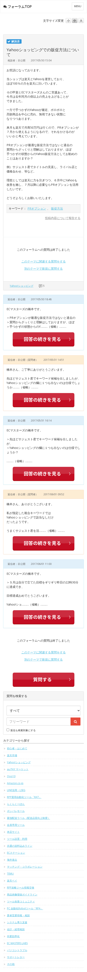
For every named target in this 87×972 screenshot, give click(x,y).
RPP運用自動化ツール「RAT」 (24, 797)
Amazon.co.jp (15, 783)
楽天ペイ (12, 880)
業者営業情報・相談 (18, 915)
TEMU (10, 873)
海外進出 (12, 860)
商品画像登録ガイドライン (22, 894)
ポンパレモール (16, 811)
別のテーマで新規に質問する (43, 269)
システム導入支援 (17, 922)
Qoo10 (11, 776)
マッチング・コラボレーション (24, 866)
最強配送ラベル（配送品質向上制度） (28, 818)
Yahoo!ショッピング (21, 286)
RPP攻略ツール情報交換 (20, 887)
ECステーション (16, 853)
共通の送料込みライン (19, 846)
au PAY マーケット (18, 769)
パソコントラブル (17, 950)
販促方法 (57, 208)
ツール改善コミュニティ (21, 901)
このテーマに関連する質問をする (43, 261)
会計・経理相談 (16, 929)
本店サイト (13, 832)
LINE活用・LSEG (16, 790)
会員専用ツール (16, 825)
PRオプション (36, 208)
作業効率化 (13, 936)
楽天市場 (12, 755)
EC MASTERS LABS (17, 943)
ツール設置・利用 (17, 839)
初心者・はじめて (17, 748)
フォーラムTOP (20, 6)
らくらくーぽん (16, 804)
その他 (11, 964)
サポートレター (16, 957)
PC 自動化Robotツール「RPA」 (25, 908)
